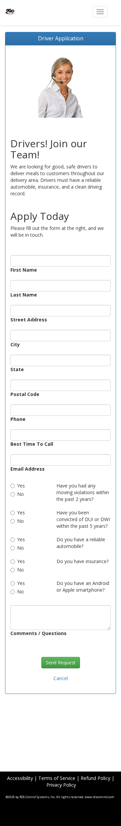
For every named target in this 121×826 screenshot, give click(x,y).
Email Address (27, 469)
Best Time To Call (31, 444)
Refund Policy (95, 778)
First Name (23, 270)
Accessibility (20, 778)
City (15, 344)
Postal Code (24, 394)
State (17, 369)
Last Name (23, 294)
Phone (18, 419)
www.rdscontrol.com (99, 797)
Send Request (61, 662)
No (20, 494)
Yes (22, 485)
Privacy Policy (61, 785)
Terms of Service (56, 778)
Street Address (28, 319)
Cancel (60, 678)
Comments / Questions (38, 633)
